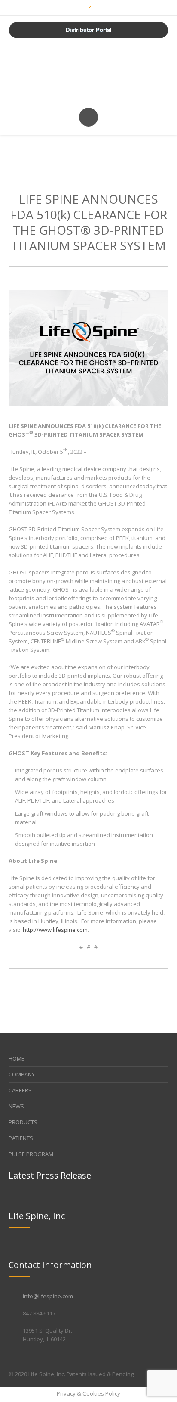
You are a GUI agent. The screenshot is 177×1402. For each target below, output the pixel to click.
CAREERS (20, 1090)
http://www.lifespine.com (55, 930)
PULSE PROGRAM (31, 1154)
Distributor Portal (89, 30)
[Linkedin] (144, 1374)
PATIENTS (21, 1138)
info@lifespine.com (48, 1296)
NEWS (16, 1106)
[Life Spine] (88, 67)
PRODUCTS (23, 1122)
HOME (16, 1058)
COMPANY (22, 1074)
